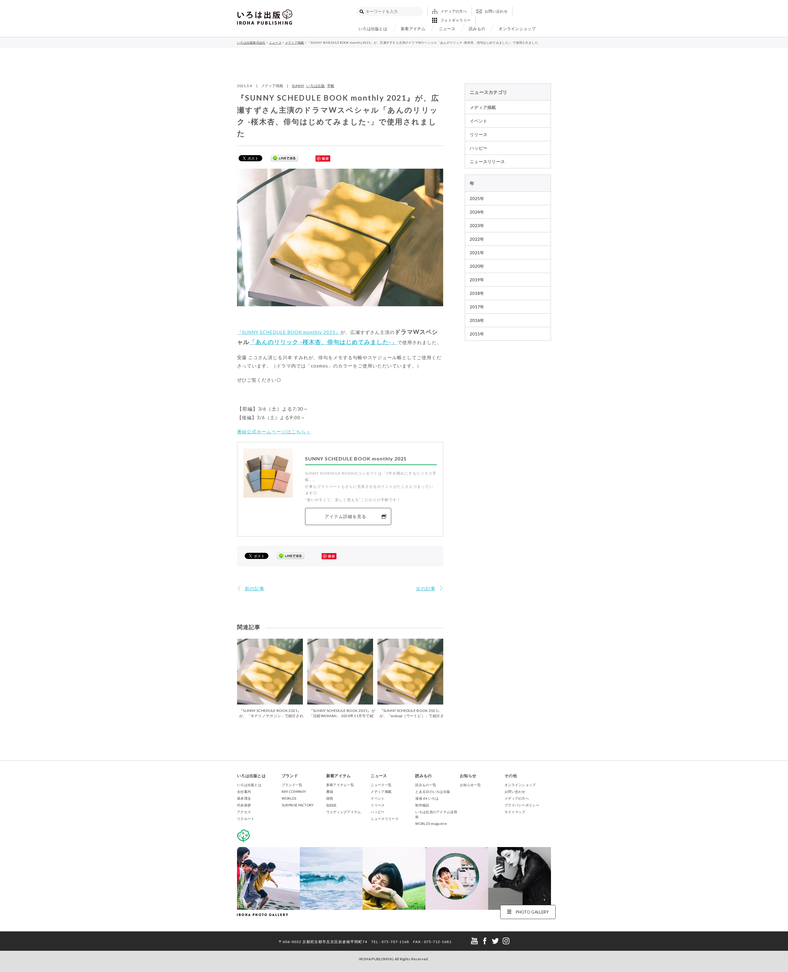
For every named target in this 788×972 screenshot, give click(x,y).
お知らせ (468, 775)
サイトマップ (515, 812)
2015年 (477, 333)
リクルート (246, 819)
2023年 (477, 225)
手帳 (330, 85)
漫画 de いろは (427, 798)
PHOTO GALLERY (532, 912)
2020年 (477, 266)
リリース (478, 134)
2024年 (477, 212)
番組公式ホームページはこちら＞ (274, 431)
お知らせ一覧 (470, 785)
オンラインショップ (517, 28)
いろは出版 (315, 85)
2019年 (477, 279)
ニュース (447, 28)
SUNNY (298, 85)
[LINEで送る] (284, 158)
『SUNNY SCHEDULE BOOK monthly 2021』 (288, 332)
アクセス (244, 812)
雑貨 (329, 798)
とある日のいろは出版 (432, 791)
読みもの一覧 (425, 785)
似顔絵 (331, 805)
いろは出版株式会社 (264, 17)
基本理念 (244, 798)
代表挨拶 (244, 805)
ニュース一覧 (381, 785)
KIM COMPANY (294, 791)
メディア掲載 (483, 107)
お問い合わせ (496, 11)
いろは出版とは (373, 28)
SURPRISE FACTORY (298, 805)
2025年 (477, 198)
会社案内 (244, 791)
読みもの (477, 28)
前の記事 (254, 588)
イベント (478, 120)
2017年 (477, 306)
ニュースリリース (487, 161)
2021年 (477, 252)
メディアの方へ (453, 11)
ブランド (290, 775)
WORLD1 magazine (431, 823)
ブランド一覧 (292, 785)
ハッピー (478, 148)
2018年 (477, 293)
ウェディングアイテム (343, 812)
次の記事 (426, 588)
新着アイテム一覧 (340, 785)
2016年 (477, 320)
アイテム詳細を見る (345, 516)
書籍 (329, 791)
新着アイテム (413, 28)
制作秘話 (422, 805)
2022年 (477, 239)
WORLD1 (289, 798)
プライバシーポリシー (522, 805)
